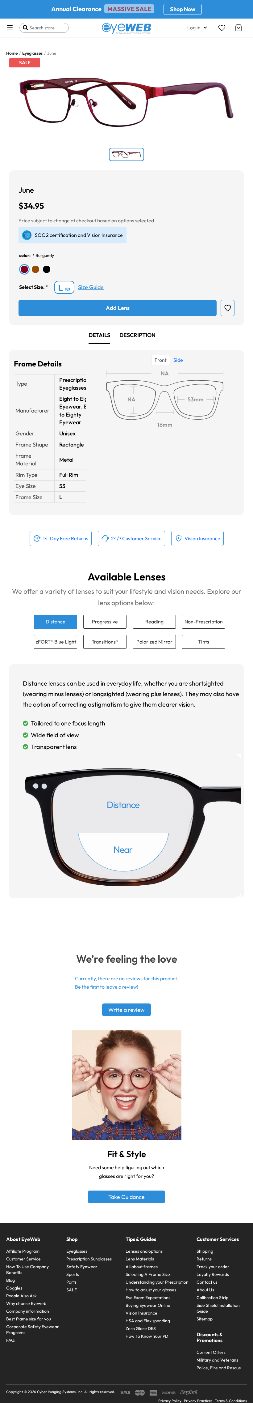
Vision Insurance (141, 1313)
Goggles (14, 1288)
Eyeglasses (76, 1251)
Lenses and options (144, 1251)
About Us (205, 1290)
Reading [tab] (154, 621)
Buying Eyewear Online (148, 1305)
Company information (27, 1311)
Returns (204, 1259)
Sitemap (205, 1319)
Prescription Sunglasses (89, 1259)
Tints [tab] (203, 642)
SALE (71, 1290)
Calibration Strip (212, 1297)
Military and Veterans (217, 1360)
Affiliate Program (22, 1251)
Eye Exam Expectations (148, 1297)
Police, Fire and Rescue (219, 1368)
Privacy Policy (169, 1400)
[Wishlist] (222, 28)
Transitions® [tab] (105, 642)
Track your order (213, 1266)
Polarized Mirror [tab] (154, 642)
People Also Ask (21, 1295)
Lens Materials (140, 1259)
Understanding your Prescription (157, 1282)
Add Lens (118, 307)
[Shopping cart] (238, 28)
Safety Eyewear (81, 1266)
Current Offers (211, 1352)
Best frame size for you (28, 1319)
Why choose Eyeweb (26, 1303)
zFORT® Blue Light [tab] (56, 642)
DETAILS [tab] (99, 335)
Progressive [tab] (105, 621)
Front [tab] (161, 360)
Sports (72, 1274)
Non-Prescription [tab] (204, 621)
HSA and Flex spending (148, 1321)
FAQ (10, 1340)
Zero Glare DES (141, 1328)
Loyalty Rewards (213, 1274)
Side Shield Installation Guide (218, 1308)
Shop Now (182, 9)
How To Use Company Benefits (27, 1269)
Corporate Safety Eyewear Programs (32, 1329)
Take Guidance (126, 1196)
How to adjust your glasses (151, 1290)
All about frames (142, 1266)
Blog (10, 1280)
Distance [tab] (55, 621)
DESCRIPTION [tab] (137, 335)
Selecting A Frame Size (148, 1274)
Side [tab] (178, 360)
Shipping (205, 1251)
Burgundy (44, 255)
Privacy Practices (198, 1400)
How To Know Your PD (147, 1336)
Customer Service (23, 1259)
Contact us (207, 1282)
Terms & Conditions (231, 1400)
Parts (71, 1282)
